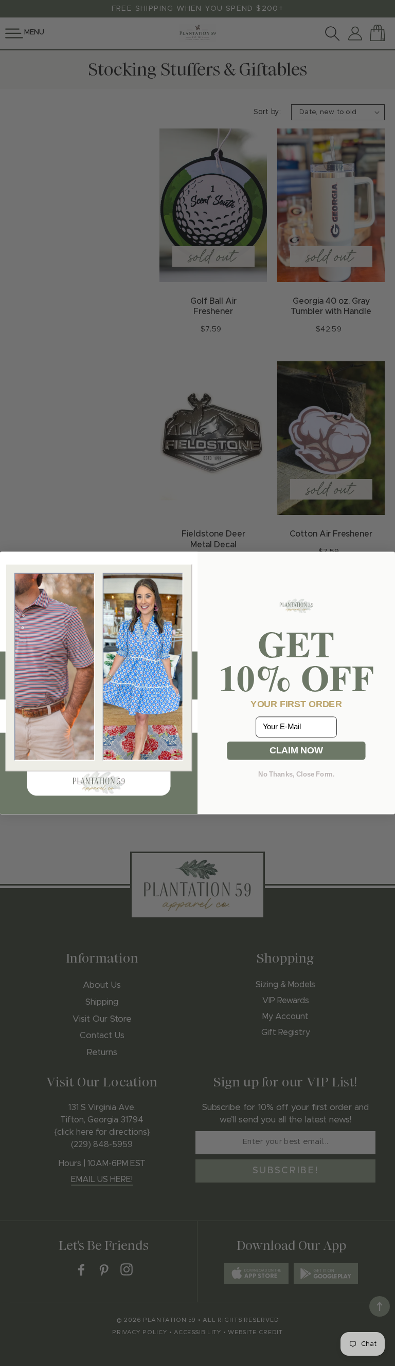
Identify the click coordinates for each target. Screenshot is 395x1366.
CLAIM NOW (296, 750)
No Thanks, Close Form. (296, 774)
